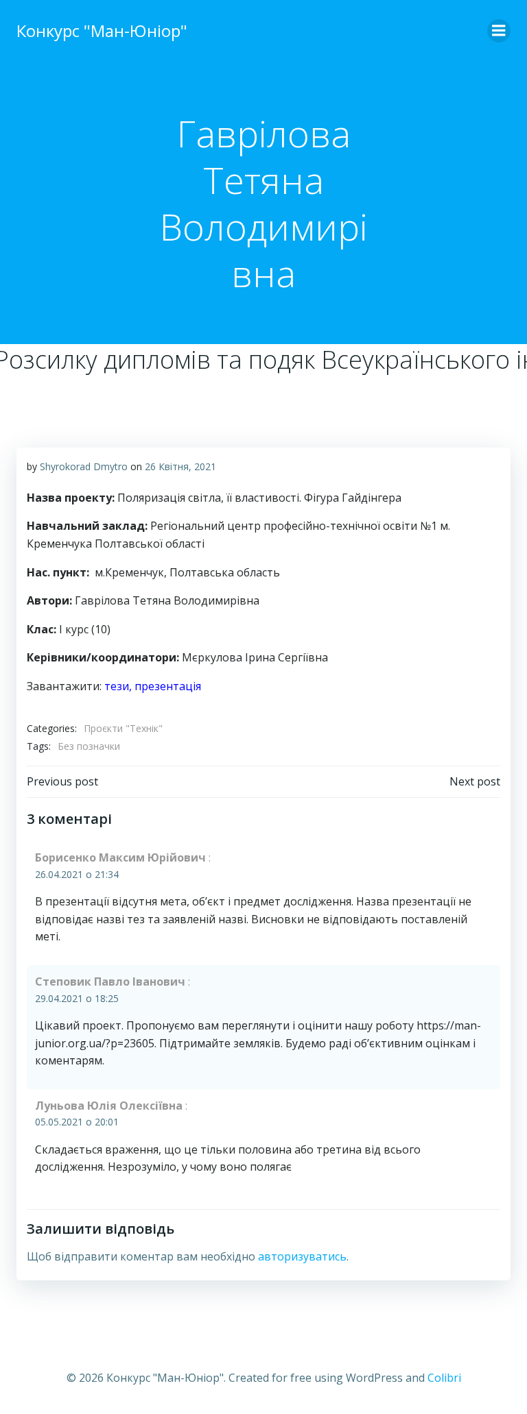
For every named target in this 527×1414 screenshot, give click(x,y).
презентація (167, 686)
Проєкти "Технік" (123, 728)
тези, (119, 686)
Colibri (444, 1377)
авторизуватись (302, 1256)
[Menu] (499, 30)
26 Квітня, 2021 (180, 466)
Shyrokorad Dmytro (84, 466)
